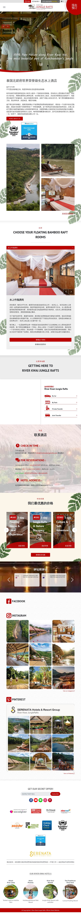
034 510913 (36, 469)
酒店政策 (10, 862)
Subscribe (55, 794)
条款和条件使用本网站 (66, 862)
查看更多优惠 (40, 555)
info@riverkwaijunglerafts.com (46, 453)
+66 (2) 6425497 (35, 465)
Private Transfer (57, 409)
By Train (54, 402)
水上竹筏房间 (12, 248)
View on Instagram (68, 691)
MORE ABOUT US (14, 119)
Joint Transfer (56, 415)
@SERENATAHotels (31, 473)
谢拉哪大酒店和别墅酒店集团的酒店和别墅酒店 (31, 862)
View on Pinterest (68, 773)
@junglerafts (42, 473)
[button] (50, 1)
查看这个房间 (40, 340)
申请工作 (53, 862)
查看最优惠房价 (40, 344)
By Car (54, 396)
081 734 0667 (27, 469)
